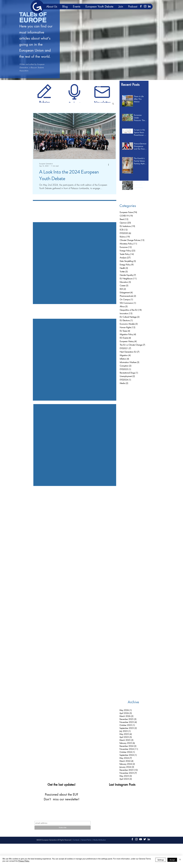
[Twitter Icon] (144, 839)
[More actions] (109, 164)
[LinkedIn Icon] (149, 6)
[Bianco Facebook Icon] (141, 6)
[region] (44, 91)
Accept (172, 860)
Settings (160, 860)
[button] (113, 104)
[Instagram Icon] (145, 6)
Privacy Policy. (24, 861)
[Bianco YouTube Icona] (140, 839)
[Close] (180, 860)
